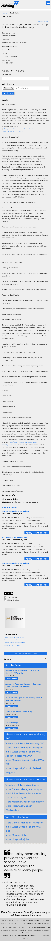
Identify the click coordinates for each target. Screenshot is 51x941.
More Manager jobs (16, 835)
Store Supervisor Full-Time (15, 511)
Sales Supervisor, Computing (18, 712)
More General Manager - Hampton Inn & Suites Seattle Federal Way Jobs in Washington (24, 793)
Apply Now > (12, 678)
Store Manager (12, 723)
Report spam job (10, 640)
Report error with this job (14, 637)
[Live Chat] (5, 593)
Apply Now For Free (37, 532)
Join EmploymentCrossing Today (25, 654)
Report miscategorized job (14, 642)
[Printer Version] (11, 593)
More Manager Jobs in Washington (24, 801)
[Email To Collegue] (8, 593)
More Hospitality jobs (17, 839)
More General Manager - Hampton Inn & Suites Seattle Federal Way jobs (24, 826)
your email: (6, 75)
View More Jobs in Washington (22, 785)
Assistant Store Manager (14, 537)
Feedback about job (11, 645)
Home (4, 13)
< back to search (42, 21)
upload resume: (8, 84)
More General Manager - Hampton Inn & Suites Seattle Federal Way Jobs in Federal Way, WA (24, 751)
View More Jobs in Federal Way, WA (24, 743)
